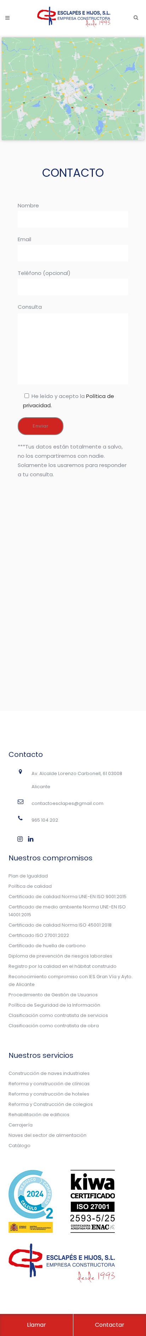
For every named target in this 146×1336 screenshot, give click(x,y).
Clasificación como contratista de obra (54, 1025)
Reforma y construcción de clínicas (49, 1083)
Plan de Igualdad (28, 876)
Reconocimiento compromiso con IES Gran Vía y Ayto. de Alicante (71, 980)
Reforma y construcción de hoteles (49, 1094)
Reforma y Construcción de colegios (51, 1104)
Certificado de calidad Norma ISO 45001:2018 (60, 925)
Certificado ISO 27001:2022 (39, 935)
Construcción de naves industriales (49, 1073)
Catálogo (19, 1145)
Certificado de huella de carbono (47, 945)
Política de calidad (30, 886)
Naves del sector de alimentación (47, 1135)
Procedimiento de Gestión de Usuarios (53, 994)
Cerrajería (21, 1125)
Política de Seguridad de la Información (54, 1005)
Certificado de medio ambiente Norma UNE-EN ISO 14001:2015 (67, 910)
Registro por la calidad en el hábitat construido (63, 966)
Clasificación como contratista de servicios (58, 1015)
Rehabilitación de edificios (39, 1114)
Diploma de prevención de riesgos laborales (60, 956)
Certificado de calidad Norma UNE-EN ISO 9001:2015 (68, 896)
